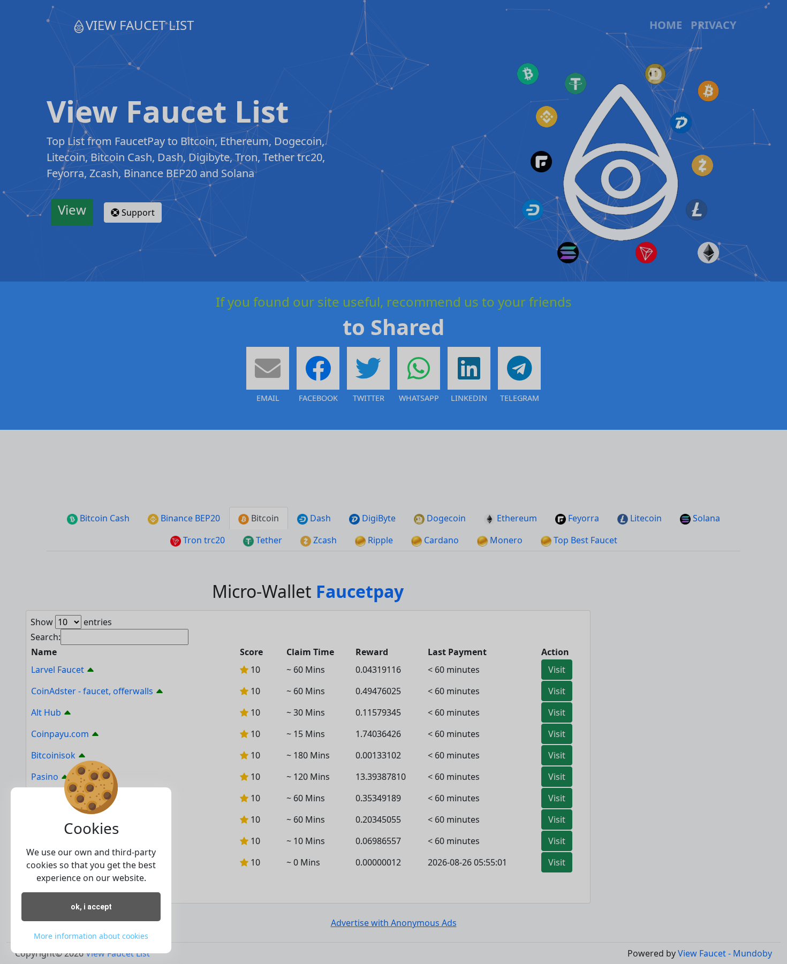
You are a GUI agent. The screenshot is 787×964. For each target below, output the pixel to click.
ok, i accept (91, 906)
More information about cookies (91, 936)
